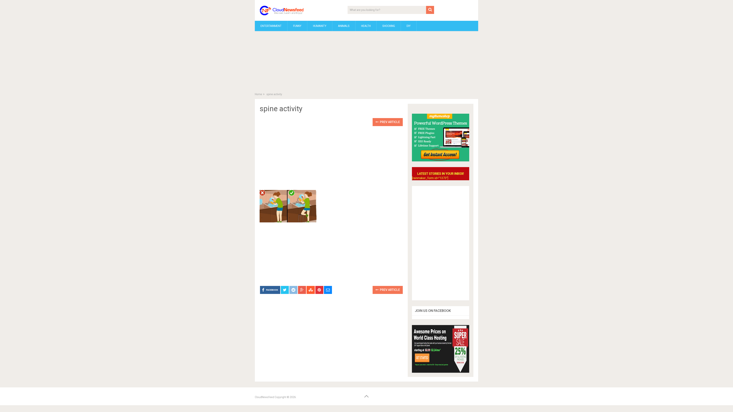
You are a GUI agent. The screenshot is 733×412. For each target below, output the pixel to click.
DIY (409, 25)
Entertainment (271, 25)
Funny (297, 25)
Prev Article (389, 122)
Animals (344, 25)
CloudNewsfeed (264, 397)
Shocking (388, 25)
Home (258, 94)
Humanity (319, 25)
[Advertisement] (366, 62)
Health (366, 25)
